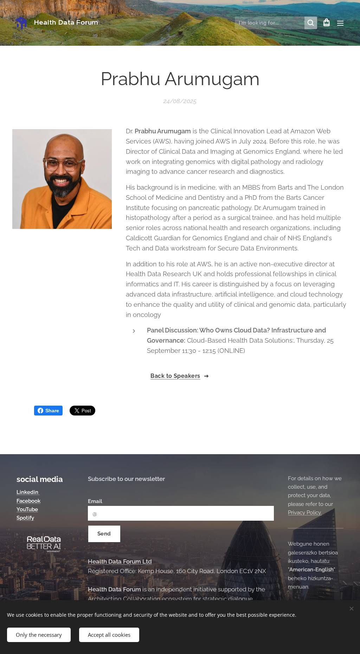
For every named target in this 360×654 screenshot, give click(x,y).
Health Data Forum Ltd (120, 561)
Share (52, 410)
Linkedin (28, 492)
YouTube (27, 509)
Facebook (28, 501)
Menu (342, 23)
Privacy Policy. (305, 512)
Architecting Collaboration (124, 598)
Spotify (25, 518)
